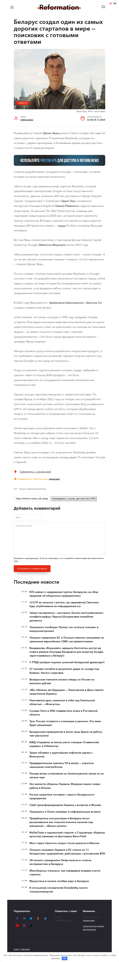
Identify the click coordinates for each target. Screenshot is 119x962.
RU (110, 3)
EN (114, 3)
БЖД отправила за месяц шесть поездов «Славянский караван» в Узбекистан (64, 744)
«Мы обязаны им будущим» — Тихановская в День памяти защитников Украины (66, 692)
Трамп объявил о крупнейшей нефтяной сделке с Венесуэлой (61, 754)
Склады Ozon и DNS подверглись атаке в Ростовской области (63, 712)
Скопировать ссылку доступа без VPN (73, 498)
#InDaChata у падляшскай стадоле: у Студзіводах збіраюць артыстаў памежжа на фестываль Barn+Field (67, 834)
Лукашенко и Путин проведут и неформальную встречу (64, 811)
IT (16, 489)
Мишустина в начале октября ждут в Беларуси (59, 881)
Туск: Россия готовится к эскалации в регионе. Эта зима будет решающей (65, 723)
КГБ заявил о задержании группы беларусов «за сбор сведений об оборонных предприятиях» (63, 594)
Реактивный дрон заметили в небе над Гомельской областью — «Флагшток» (62, 702)
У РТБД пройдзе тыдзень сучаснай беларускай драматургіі (66, 662)
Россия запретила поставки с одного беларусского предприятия (62, 796)
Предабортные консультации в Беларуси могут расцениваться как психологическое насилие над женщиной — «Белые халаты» (61, 822)
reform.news (26, 120)
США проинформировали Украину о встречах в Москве (65, 805)
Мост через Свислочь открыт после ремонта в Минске (64, 843)
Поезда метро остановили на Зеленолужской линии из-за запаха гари (66, 775)
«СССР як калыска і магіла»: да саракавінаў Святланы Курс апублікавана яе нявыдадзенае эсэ (64, 604)
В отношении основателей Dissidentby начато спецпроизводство (58, 889)
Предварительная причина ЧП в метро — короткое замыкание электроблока (61, 765)
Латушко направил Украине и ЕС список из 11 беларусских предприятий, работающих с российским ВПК (67, 851)
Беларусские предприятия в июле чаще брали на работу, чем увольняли (65, 733)
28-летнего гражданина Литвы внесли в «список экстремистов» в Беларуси (60, 862)
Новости (22, 103)
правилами (89, 920)
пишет (62, 225)
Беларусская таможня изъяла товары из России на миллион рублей (61, 681)
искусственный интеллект (33, 489)
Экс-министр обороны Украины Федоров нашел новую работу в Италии (64, 786)
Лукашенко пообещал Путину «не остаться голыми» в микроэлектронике (63, 629)
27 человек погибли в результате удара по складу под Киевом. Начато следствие (64, 671)
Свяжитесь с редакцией (35, 471)
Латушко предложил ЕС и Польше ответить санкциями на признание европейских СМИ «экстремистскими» (66, 639)
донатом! (54, 479)
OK (64, 958)
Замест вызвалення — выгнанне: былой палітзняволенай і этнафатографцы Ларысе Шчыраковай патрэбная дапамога (66, 616)
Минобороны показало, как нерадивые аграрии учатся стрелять (64, 872)
